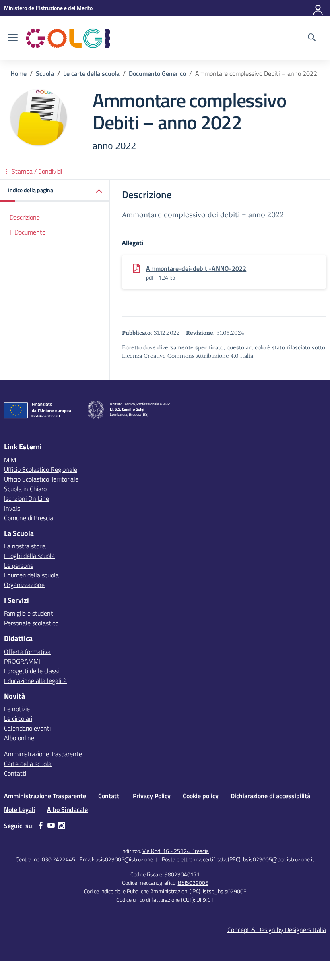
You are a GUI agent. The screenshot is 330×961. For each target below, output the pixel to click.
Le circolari (18, 718)
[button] (55, 191)
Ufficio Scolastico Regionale (40, 469)
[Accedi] (318, 8)
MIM (10, 460)
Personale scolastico (31, 623)
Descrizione (25, 217)
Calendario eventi (27, 728)
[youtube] (51, 825)
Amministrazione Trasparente (43, 754)
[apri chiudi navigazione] (13, 38)
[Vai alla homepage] (68, 38)
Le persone (18, 565)
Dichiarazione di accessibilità (270, 796)
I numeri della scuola (31, 575)
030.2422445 (58, 859)
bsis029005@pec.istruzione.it (278, 859)
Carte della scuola (28, 763)
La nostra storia (25, 546)
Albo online (19, 738)
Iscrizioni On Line (26, 498)
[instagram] (61, 825)
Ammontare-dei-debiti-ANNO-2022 (196, 268)
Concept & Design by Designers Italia (276, 929)
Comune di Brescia (28, 518)
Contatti (15, 773)
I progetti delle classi (31, 671)
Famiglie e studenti (29, 613)
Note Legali (19, 809)
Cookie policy (201, 796)
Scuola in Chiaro (25, 489)
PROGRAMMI (22, 661)
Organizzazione (24, 584)
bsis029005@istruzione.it (126, 859)
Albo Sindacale (67, 809)
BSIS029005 (193, 882)
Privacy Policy (152, 796)
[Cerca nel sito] (311, 38)
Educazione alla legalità (35, 680)
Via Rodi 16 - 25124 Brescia (175, 851)
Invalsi (12, 508)
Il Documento (27, 232)
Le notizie (17, 709)
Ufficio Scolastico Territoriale (41, 479)
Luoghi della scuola (29, 555)
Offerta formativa (27, 651)
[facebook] (40, 825)
